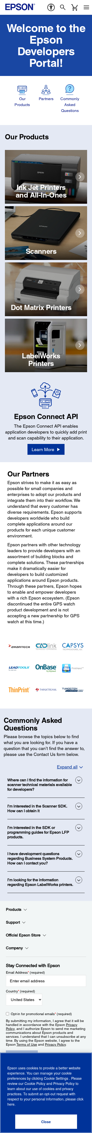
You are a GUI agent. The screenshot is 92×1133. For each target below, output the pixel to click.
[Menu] (86, 7)
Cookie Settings (56, 1078)
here (10, 1104)
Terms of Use (26, 1044)
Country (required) (20, 991)
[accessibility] (51, 7)
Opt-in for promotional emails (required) (41, 1014)
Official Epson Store (23, 935)
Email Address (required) (25, 972)
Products (13, 909)
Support (13, 922)
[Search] (63, 7)
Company (14, 948)
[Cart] (75, 7)
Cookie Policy (35, 1083)
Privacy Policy (55, 1044)
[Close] (46, 1122)
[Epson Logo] (20, 7)
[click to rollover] (80, 177)
